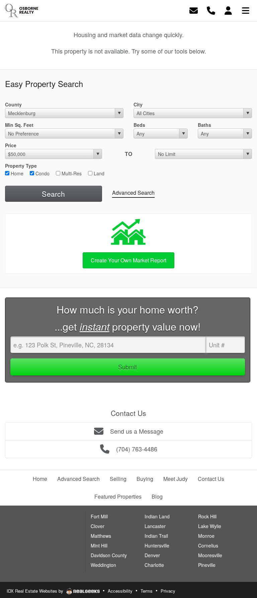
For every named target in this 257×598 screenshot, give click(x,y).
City (138, 104)
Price (10, 145)
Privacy (168, 591)
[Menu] (245, 10)
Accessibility (120, 591)
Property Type (21, 165)
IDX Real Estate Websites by (36, 591)
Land (98, 173)
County (13, 104)
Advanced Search (133, 192)
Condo (42, 173)
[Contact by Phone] (211, 10)
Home (16, 173)
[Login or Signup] (228, 10)
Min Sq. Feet (19, 124)
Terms (147, 591)
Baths (204, 124)
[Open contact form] (193, 10)
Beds (139, 124)
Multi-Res (71, 173)
